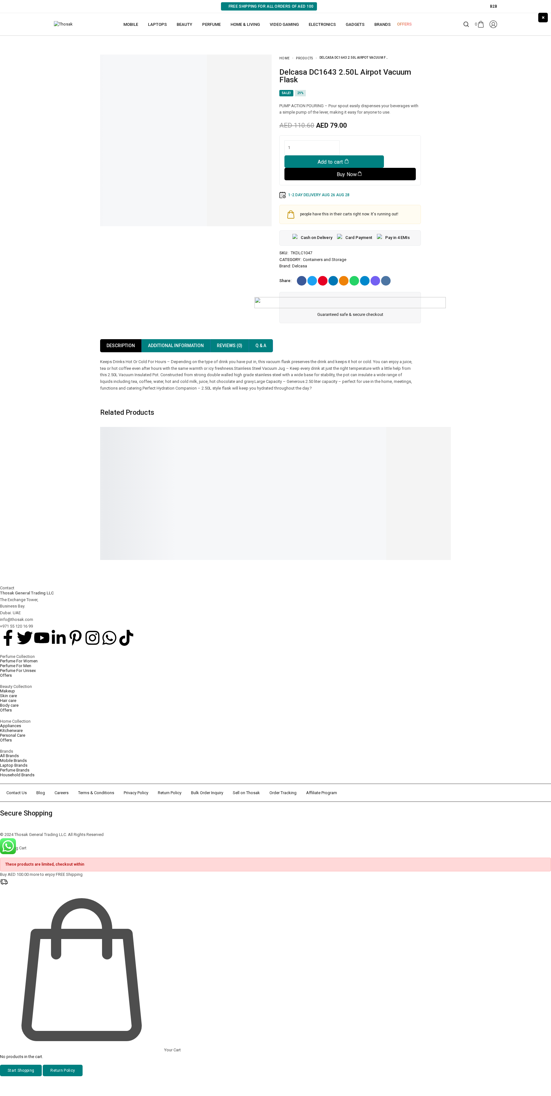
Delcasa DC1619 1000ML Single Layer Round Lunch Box (211, 492)
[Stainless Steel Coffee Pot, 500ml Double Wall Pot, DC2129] (441, 455)
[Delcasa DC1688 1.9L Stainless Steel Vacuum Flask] (365, 455)
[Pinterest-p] (76, 638)
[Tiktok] (126, 638)
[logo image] (63, 24)
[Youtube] (42, 638)
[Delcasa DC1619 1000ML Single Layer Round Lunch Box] (212, 455)
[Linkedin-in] (59, 638)
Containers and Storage (324, 259)
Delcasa (299, 266)
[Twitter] (25, 638)
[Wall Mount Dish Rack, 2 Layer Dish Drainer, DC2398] (135, 455)
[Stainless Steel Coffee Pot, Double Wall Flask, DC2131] (288, 455)
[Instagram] (92, 638)
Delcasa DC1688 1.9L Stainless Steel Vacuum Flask (363, 492)
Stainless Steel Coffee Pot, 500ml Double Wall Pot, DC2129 (437, 495)
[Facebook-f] (8, 638)
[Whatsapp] (109, 638)
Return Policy (62, 1070)
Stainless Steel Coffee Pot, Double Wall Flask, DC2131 (284, 492)
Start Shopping (21, 1070)
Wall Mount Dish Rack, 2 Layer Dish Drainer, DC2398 (134, 492)
